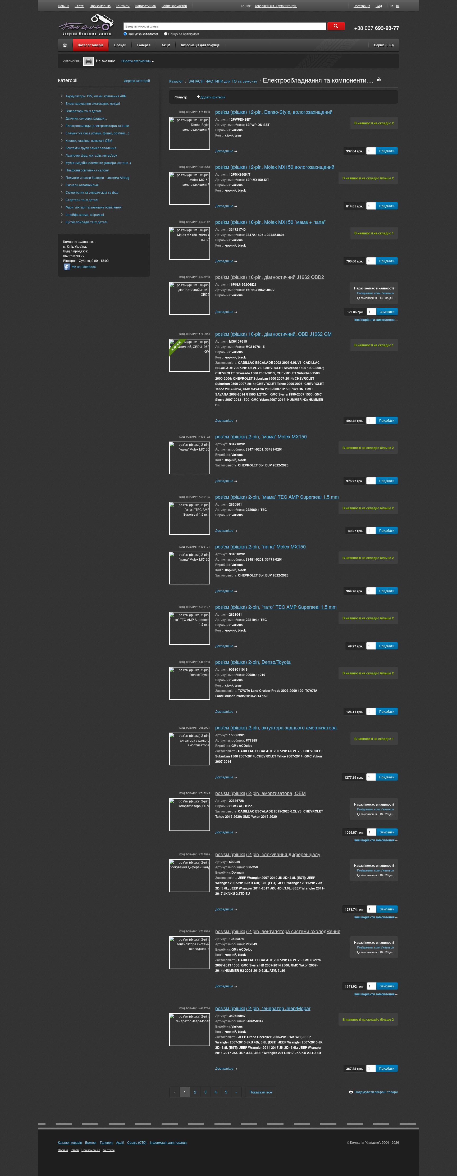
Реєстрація (362, 5)
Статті (79, 5)
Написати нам (145, 5)
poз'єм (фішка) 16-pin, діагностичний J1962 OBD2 (269, 276)
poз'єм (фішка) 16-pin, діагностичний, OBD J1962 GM (273, 333)
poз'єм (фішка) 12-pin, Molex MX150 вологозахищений (274, 166)
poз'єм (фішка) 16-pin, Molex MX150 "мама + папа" (270, 221)
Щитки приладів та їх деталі (86, 222)
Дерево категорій (137, 80)
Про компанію (100, 5)
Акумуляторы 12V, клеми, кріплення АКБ (96, 96)
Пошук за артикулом (183, 33)
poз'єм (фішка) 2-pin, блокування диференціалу (267, 854)
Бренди (120, 45)
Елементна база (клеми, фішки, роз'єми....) (97, 133)
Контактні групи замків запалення (91, 148)
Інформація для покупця (200, 45)
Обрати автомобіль (135, 60)
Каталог (176, 81)
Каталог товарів (90, 45)
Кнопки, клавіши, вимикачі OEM (89, 140)
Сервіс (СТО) (137, 1142)
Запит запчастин (174, 5)
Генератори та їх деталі (84, 110)
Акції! (166, 45)
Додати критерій (212, 97)
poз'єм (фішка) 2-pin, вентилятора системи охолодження (277, 931)
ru (397, 5)
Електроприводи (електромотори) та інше (97, 125)
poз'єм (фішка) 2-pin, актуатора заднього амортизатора (276, 727)
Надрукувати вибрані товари (376, 1091)
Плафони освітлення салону (87, 170)
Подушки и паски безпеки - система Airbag (97, 177)
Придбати (386, 150)
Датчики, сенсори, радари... (86, 118)
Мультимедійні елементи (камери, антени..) (98, 162)
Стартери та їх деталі (82, 199)
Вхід (379, 5)
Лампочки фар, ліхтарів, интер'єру (91, 155)
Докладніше (226, 150)
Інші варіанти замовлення (376, 319)
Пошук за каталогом (143, 33)
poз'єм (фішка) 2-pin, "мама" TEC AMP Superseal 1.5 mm (277, 496)
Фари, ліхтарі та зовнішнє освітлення (94, 207)
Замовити (387, 311)
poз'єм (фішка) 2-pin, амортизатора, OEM (260, 792)
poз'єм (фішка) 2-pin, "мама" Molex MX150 (261, 436)
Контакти (123, 5)
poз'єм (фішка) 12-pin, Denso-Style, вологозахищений (273, 111)
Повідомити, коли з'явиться (375, 293)
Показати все (260, 1092)
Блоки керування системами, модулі (93, 103)
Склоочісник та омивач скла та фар (92, 192)
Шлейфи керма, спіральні (85, 214)
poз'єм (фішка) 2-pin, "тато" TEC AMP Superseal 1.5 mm (276, 606)
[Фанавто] (65, 45)
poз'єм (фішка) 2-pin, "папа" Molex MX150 (260, 546)
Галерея (143, 45)
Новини (63, 5)
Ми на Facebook (84, 266)
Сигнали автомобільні (82, 185)
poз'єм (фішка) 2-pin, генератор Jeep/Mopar (262, 1008)
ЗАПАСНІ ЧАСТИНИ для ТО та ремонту (223, 81)
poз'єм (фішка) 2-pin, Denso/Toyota (253, 661)
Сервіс (384, 45)
